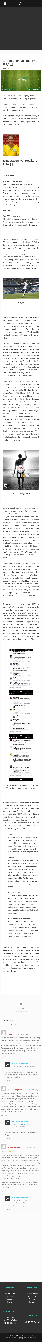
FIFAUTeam (15, 1063)
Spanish (10, 1302)
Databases (10, 1296)
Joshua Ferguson (24, 1124)
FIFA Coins (10, 1317)
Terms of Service (32, 1293)
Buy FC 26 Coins (10, 1320)
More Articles (10, 1293)
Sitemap (32, 1299)
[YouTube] (32, 1322)
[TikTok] (38, 1322)
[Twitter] (29, 1322)
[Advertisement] (21, 28)
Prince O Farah (23, 1200)
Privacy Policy (32, 1296)
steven (21, 1066)
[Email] (26, 1322)
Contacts (32, 1302)
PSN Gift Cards (10, 1323)
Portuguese (10, 1299)
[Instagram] (35, 1322)
